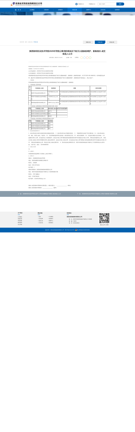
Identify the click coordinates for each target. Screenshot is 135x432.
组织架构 (20, 222)
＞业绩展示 (50, 218)
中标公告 (100, 42)
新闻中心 (88, 9)
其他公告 (111, 42)
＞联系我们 (50, 222)
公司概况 (20, 217)
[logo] (26, 2)
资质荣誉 (20, 220)
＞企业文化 (40, 222)
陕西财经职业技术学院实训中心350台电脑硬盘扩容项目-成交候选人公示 (42, 193)
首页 (26, 42)
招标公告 (88, 42)
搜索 (120, 4)
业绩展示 (60, 9)
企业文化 (103, 9)
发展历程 (20, 218)
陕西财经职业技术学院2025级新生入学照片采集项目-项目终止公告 (99, 193)
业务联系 (117, 9)
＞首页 (39, 216)
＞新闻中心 (50, 220)
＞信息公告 (40, 220)
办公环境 (20, 224)
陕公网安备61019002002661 (83, 230)
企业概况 (32, 9)
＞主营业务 (40, 218)
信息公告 (74, 9)
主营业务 (46, 9)
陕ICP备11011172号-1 (70, 230)
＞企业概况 (50, 216)
